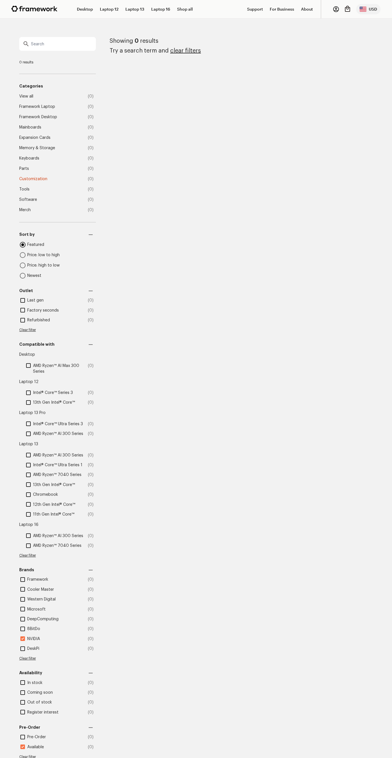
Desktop (85, 9)
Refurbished (38, 320)
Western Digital (41, 599)
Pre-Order (36, 737)
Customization (33, 179)
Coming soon (40, 693)
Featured (35, 245)
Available (35, 747)
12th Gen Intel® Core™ (54, 505)
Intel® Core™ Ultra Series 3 (58, 424)
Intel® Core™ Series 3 (53, 393)
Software (28, 200)
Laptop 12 (109, 9)
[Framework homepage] (34, 9)
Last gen (35, 300)
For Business (282, 9)
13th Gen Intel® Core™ (54, 403)
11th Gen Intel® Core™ (53, 514)
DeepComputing (43, 619)
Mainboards (30, 127)
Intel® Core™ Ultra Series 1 (57, 465)
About (307, 9)
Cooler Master (40, 590)
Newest (34, 276)
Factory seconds (43, 310)
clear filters (185, 51)
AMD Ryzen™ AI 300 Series (58, 434)
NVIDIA (33, 639)
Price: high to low (43, 265)
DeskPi (33, 649)
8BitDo (33, 629)
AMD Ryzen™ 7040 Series (57, 475)
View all (26, 96)
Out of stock (39, 702)
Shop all (185, 9)
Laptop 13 (134, 9)
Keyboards (29, 158)
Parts (24, 169)
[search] (57, 44)
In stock (34, 683)
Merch (25, 210)
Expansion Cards (35, 138)
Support (255, 9)
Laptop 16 (160, 9)
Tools (24, 189)
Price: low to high (43, 255)
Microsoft (36, 609)
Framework (37, 580)
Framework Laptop (37, 107)
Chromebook (45, 495)
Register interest (43, 712)
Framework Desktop (38, 117)
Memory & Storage (37, 148)
